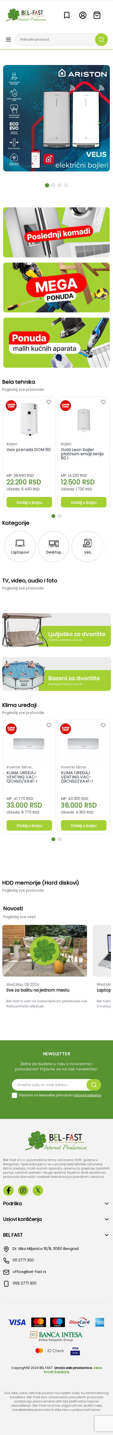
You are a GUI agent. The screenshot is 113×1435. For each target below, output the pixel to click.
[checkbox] (14, 1095)
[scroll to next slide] (47, 185)
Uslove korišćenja (87, 1095)
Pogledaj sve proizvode (23, 389)
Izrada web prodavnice (73, 1368)
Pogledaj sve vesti (19, 916)
